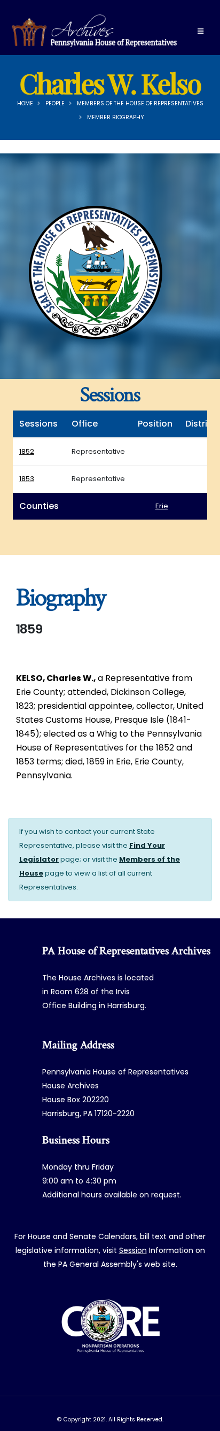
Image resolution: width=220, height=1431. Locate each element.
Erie (161, 506)
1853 (26, 479)
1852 (26, 451)
